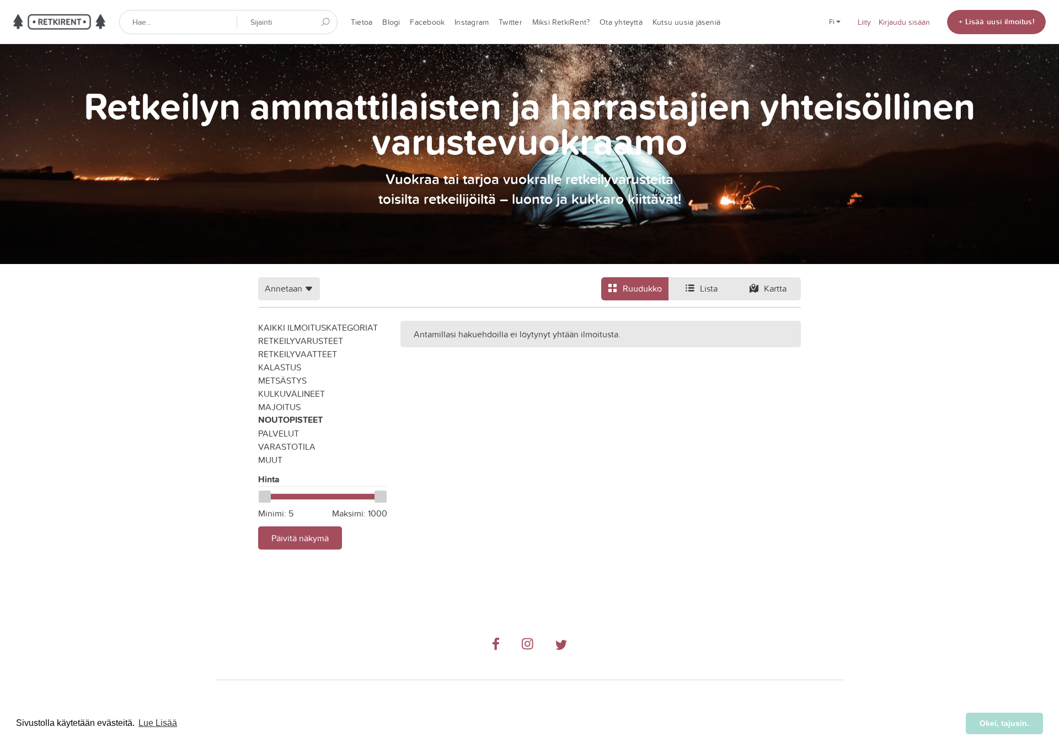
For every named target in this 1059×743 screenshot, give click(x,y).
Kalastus (279, 367)
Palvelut (278, 433)
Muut (270, 460)
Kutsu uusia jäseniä (686, 22)
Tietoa (361, 22)
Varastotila (286, 446)
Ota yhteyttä (621, 22)
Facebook (427, 22)
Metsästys (282, 380)
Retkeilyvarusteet (300, 341)
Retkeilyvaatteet (297, 354)
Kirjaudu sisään (904, 22)
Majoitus (279, 407)
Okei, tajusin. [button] (1004, 723)
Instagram (471, 22)
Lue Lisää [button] (157, 723)
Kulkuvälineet (291, 393)
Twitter (510, 22)
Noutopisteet (290, 419)
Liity (864, 22)
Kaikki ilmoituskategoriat (318, 327)
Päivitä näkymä (300, 538)
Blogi (391, 22)
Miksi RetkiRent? (561, 22)
